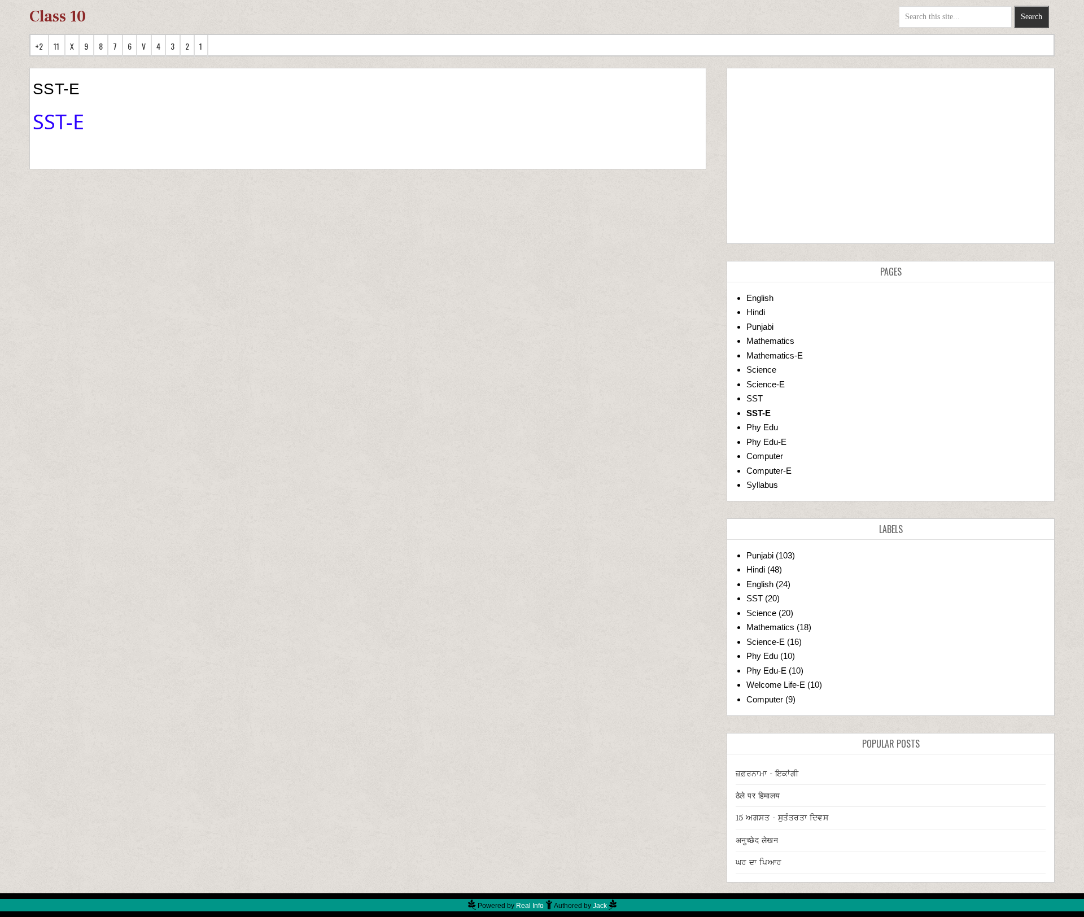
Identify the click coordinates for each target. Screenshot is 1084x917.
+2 (39, 46)
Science (761, 369)
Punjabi (759, 326)
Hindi (755, 312)
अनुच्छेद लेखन (757, 840)
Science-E (765, 384)
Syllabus (762, 485)
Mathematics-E (774, 355)
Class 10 (57, 16)
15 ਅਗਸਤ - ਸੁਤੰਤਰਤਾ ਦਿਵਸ (782, 817)
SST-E (758, 413)
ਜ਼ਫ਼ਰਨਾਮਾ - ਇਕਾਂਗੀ (767, 773)
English (759, 298)
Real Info (530, 906)
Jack (600, 906)
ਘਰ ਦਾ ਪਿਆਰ (759, 862)
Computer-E (769, 470)
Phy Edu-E (766, 442)
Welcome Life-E (775, 684)
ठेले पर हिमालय (758, 795)
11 (57, 46)
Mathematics (770, 341)
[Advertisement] (891, 156)
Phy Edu (762, 427)
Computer (764, 456)
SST (754, 398)
